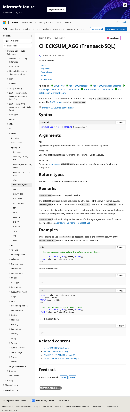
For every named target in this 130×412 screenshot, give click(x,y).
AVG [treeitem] (15, 180)
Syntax (43, 65)
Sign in (124, 22)
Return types (46, 72)
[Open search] (117, 22)
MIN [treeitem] (15, 212)
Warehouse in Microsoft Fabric (98, 89)
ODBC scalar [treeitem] (16, 142)
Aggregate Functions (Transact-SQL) (72, 222)
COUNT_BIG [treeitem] (18, 194)
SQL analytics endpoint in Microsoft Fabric (59, 89)
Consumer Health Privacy (76, 406)
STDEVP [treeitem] (16, 226)
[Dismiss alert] (125, 5)
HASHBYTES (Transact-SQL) (56, 351)
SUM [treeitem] (15, 231)
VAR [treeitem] (14, 236)
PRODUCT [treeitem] (17, 217)
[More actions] (124, 38)
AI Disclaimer (7, 406)
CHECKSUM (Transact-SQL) (56, 348)
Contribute (47, 406)
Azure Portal (97, 29)
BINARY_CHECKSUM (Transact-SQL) (60, 355)
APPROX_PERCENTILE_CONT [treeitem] (22, 166)
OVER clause (56, 102)
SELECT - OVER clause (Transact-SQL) (61, 358)
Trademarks (112, 406)
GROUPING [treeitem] (18, 198)
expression (54, 164)
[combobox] (17, 41)
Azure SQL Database (78, 85)
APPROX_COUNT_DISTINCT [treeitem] (22, 158)
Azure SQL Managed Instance (107, 85)
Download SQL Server (116, 29)
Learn (41, 38)
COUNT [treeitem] (16, 189)
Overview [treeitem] (15, 138)
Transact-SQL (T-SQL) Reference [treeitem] (18, 60)
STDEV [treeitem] (16, 222)
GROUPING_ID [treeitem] (19, 203)
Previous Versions (23, 406)
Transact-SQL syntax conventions (58, 107)
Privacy (58, 406)
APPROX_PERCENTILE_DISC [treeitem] (22, 174)
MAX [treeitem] (15, 208)
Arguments (45, 68)
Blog (36, 406)
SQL (49, 38)
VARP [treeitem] (15, 240)
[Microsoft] (4, 22)
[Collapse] (31, 36)
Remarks (44, 75)
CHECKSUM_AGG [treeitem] (20, 184)
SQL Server (58, 38)
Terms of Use (97, 406)
